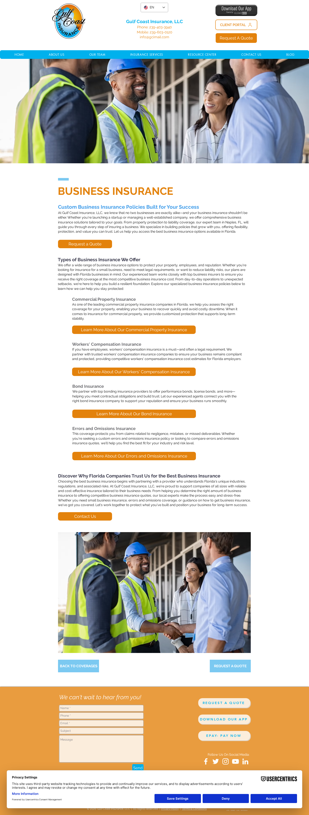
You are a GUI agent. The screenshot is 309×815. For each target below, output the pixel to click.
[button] (202, 54)
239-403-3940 (160, 27)
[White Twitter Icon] (215, 761)
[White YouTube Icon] (235, 761)
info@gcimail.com (154, 37)
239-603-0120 (161, 32)
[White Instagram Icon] (225, 761)
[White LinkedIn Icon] (245, 761)
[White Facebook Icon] (206, 761)
